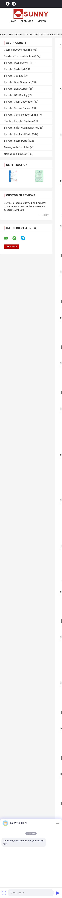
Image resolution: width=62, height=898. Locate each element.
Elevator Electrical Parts (17, 134)
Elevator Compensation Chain (20, 114)
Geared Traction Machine (18, 49)
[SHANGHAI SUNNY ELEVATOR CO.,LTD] (31, 14)
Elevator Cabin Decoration (18, 101)
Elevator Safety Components (20, 127)
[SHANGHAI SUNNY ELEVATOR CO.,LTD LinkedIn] (14, 4)
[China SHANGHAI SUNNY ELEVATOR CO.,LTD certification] (13, 176)
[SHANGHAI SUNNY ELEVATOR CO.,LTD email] (8, 238)
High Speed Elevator (15, 153)
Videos (42, 21)
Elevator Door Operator (17, 82)
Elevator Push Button (16, 62)
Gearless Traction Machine (19, 56)
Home (13, 21)
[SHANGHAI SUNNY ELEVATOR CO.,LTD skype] (25, 238)
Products (27, 21)
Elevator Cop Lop (13, 75)
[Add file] (4, 892)
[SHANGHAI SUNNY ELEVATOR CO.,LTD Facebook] (7, 4)
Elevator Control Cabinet (17, 108)
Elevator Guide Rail (14, 69)
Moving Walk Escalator (16, 147)
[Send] (57, 892)
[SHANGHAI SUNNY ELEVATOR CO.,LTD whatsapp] (16, 238)
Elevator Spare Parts (15, 140)
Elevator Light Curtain (16, 88)
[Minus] (57, 823)
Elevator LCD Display (15, 95)
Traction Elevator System (18, 121)
